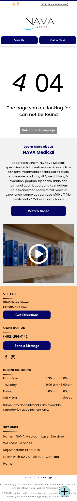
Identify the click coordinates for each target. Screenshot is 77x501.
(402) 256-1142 (15, 336)
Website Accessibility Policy (51, 487)
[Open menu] (72, 21)
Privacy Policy (7, 484)
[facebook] (6, 357)
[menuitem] (9, 436)
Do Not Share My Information (33, 484)
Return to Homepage (38, 130)
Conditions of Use (59, 484)
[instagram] (13, 357)
